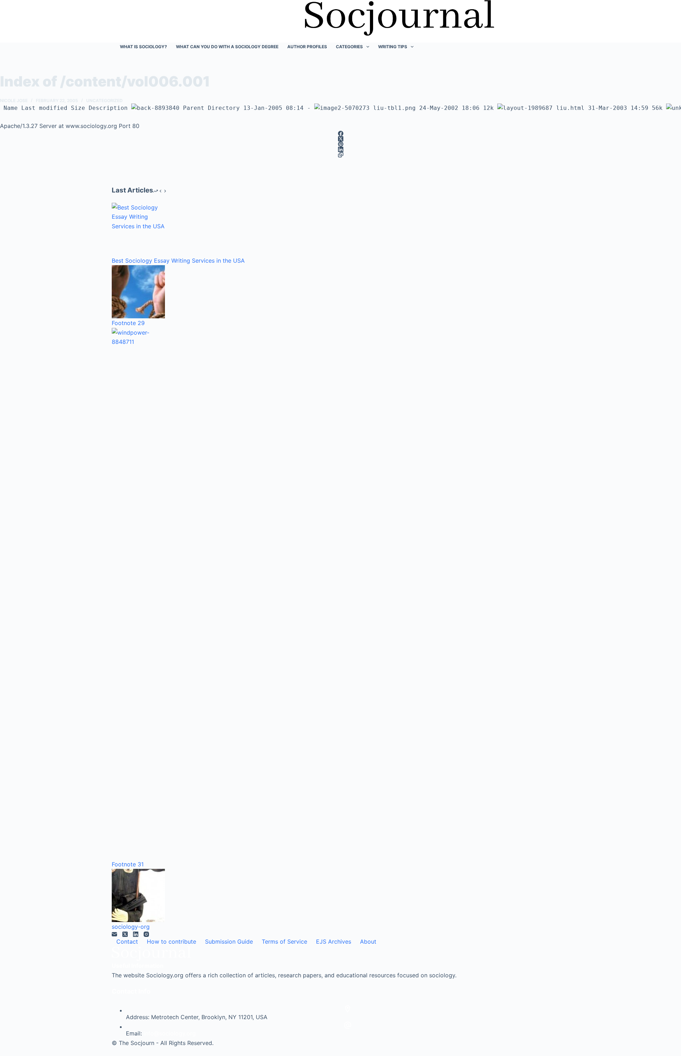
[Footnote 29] (138, 291)
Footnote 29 (128, 322)
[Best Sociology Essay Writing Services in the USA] (138, 229)
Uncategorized (104, 100)
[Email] (114, 934)
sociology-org (131, 926)
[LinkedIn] (340, 149)
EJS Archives (333, 941)
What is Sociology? (143, 46)
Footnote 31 (128, 864)
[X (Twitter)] (340, 138)
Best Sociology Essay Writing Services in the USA (178, 260)
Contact (127, 941)
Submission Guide (229, 941)
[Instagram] (146, 934)
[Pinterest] (340, 144)
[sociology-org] (138, 895)
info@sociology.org (170, 1033)
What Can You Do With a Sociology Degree (227, 46)
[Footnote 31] (138, 594)
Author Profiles (307, 46)
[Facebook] (340, 133)
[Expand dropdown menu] (368, 47)
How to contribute (171, 941)
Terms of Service (284, 941)
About (368, 941)
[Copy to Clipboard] (340, 154)
